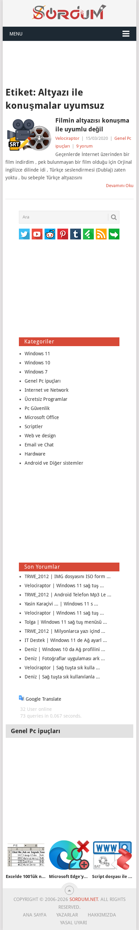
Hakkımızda (102, 915)
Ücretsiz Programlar (46, 399)
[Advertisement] (69, 63)
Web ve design (40, 435)
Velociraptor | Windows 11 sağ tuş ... (64, 585)
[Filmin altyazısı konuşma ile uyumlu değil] (28, 135)
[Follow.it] (114, 234)
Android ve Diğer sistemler (54, 463)
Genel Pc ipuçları (43, 381)
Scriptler (34, 426)
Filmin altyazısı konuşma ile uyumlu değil (92, 124)
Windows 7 (36, 371)
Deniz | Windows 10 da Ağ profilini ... (65, 649)
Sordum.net (84, 899)
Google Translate (42, 699)
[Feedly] (88, 234)
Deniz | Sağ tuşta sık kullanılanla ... (62, 676)
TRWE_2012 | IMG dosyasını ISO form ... (68, 576)
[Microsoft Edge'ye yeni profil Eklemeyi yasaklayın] (69, 855)
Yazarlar (67, 915)
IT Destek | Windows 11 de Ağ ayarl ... (66, 640)
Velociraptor (67, 138)
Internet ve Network (46, 390)
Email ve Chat (39, 444)
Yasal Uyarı (73, 922)
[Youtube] (37, 234)
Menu (16, 33)
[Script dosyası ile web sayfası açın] (112, 855)
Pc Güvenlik (37, 408)
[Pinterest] (62, 234)
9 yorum (84, 146)
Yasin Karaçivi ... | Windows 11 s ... (61, 603)
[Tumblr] (75, 234)
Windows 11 (37, 353)
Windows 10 (37, 362)
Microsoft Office (42, 417)
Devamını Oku (120, 185)
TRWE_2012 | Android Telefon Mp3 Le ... (68, 594)
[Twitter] (24, 234)
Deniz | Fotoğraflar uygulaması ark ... (65, 658)
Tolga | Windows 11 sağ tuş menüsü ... (66, 622)
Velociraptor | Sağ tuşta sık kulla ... (62, 667)
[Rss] (101, 234)
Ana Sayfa (35, 915)
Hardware (35, 454)
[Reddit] (50, 234)
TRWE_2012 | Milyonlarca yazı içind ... (65, 631)
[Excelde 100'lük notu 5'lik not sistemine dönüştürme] (26, 855)
